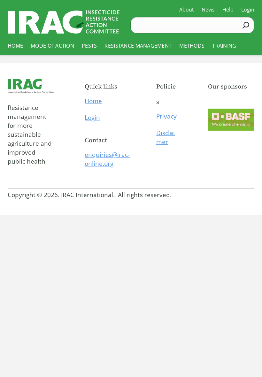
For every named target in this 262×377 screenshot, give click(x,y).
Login (92, 117)
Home (93, 101)
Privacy (166, 116)
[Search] (246, 25)
